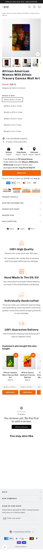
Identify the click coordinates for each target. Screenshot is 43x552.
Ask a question (9, 221)
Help (4, 492)
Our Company (9, 498)
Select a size (8, 95)
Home (4, 13)
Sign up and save (12, 506)
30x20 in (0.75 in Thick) (13, 112)
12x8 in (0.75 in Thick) (12, 100)
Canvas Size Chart (11, 209)
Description (8, 215)
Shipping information (13, 203)
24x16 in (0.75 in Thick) (13, 106)
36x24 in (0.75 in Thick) (13, 119)
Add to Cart (10, 392)
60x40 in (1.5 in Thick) (12, 131)
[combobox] (10, 387)
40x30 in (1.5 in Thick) (12, 125)
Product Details (10, 197)
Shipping (5, 88)
